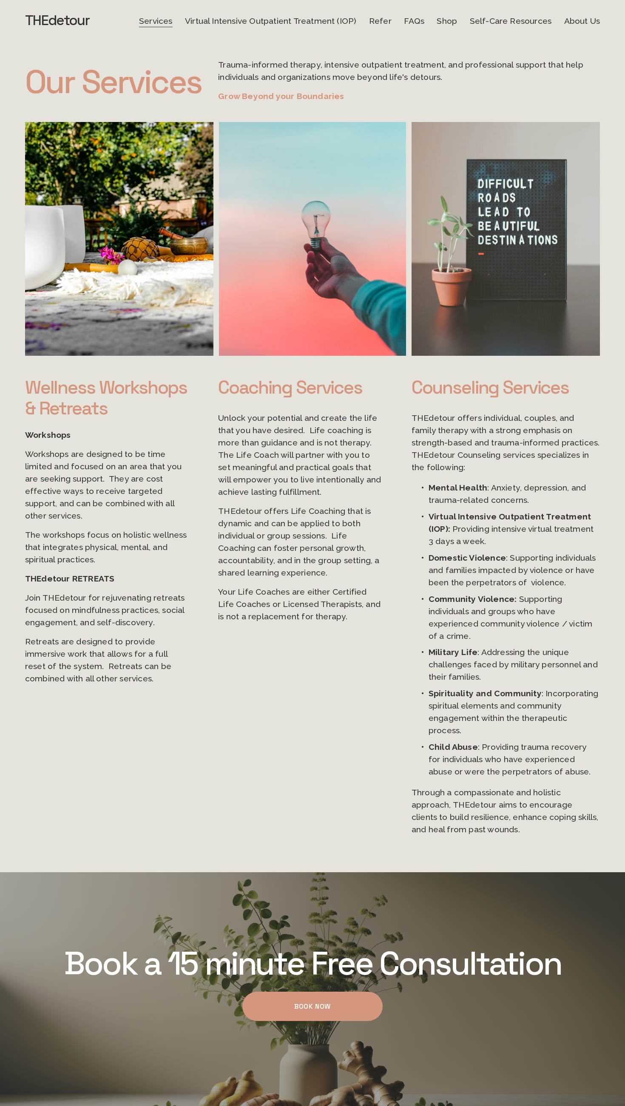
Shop (447, 21)
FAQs (414, 21)
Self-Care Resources (511, 21)
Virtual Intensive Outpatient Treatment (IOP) (271, 21)
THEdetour (57, 20)
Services (156, 21)
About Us (582, 21)
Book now (312, 1006)
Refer (380, 21)
